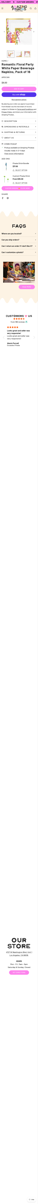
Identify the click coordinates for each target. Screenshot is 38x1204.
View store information (14, 153)
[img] (19, 318)
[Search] (30, 8)
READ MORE (26, 287)
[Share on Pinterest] (7, 198)
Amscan (6, 77)
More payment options (19, 99)
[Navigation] (2, 8)
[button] (4, 31)
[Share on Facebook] (2, 198)
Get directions (19, 972)
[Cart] (35, 8)
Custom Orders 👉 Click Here (17, 188)
